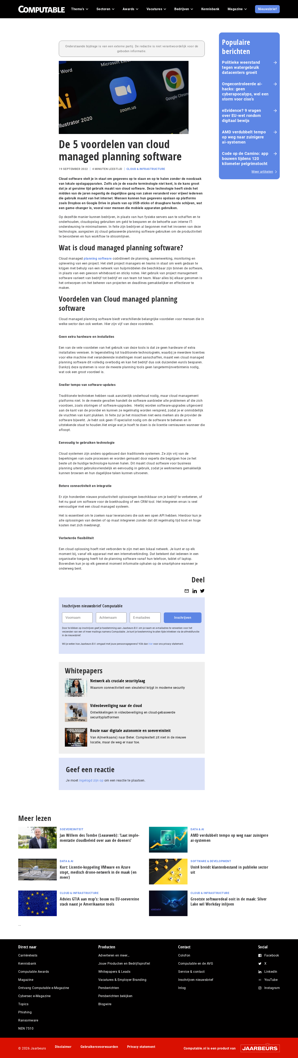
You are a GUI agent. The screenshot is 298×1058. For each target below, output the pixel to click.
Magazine (25, 980)
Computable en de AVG (195, 963)
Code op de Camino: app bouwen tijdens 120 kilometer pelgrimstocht (245, 158)
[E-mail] (186, 590)
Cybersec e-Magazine (34, 996)
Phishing (25, 1012)
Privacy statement (141, 1047)
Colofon (184, 955)
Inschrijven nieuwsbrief (195, 980)
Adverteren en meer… (114, 955)
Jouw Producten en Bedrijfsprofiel (124, 963)
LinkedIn (270, 972)
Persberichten (108, 988)
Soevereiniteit (71, 829)
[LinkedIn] (194, 590)
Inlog (182, 988)
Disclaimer (63, 1047)
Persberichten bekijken (115, 996)
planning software (98, 258)
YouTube (271, 980)
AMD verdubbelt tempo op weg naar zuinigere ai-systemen (244, 137)
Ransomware (28, 1020)
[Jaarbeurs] (258, 1048)
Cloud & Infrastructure (145, 169)
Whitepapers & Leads (114, 972)
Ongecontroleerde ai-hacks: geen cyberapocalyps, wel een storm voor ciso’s (245, 91)
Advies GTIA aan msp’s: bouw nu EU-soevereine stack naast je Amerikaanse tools (99, 901)
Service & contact (191, 972)
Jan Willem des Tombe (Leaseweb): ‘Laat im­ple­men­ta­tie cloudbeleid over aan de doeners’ (99, 837)
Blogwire (104, 1004)
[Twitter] (202, 590)
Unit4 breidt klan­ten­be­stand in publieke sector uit (229, 869)
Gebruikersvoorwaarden (99, 1047)
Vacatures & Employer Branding (122, 980)
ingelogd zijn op (91, 780)
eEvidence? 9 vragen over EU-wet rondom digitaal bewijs (241, 115)
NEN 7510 (25, 1028)
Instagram (272, 988)
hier (151, 643)
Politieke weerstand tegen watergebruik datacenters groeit (241, 67)
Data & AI (197, 829)
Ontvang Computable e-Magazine (43, 988)
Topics (23, 1004)
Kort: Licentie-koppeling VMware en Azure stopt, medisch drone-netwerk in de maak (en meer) (98, 872)
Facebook (271, 955)
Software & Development (211, 861)
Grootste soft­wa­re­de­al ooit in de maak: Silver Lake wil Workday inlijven (229, 901)
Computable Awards (33, 972)
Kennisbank (27, 963)
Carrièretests (28, 955)
